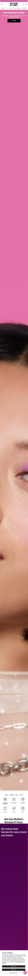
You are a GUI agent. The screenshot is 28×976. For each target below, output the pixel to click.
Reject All (13, 969)
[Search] (23, 4)
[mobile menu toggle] (1, 4)
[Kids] (23, 809)
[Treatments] (23, 800)
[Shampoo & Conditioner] (5, 800)
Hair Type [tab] (21, 794)
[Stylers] (5, 809)
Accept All (13, 966)
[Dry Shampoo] (14, 800)
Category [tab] (12, 794)
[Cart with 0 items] (26, 4)
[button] (25, 972)
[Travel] (14, 809)
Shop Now (14, 20)
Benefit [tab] (16, 794)
